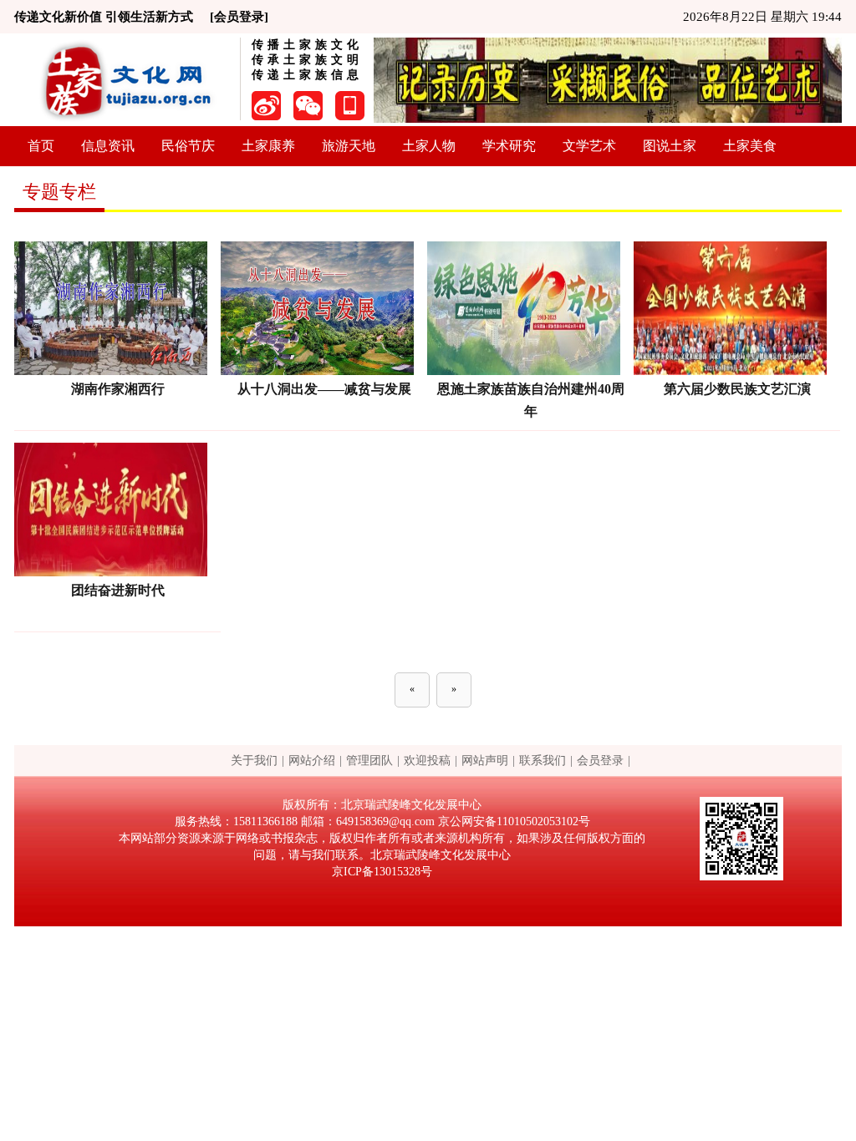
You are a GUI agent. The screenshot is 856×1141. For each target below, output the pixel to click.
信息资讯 (108, 146)
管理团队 (369, 760)
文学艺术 (589, 146)
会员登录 (600, 760)
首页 (41, 146)
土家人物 (429, 146)
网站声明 (484, 760)
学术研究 (509, 146)
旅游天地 (348, 146)
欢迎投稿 (427, 760)
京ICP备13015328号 (382, 871)
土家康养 (268, 146)
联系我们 (542, 760)
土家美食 (750, 146)
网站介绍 (311, 760)
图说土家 (669, 146)
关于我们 (254, 760)
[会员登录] (239, 16)
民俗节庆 (188, 146)
